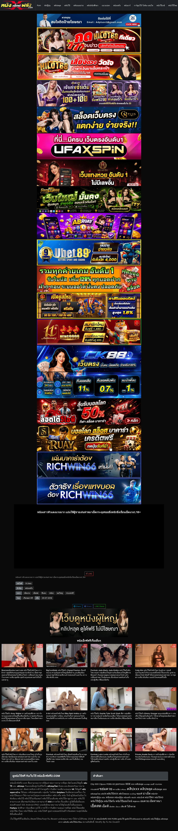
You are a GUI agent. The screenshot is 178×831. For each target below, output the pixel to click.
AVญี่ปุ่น (47, 5)
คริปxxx (123, 789)
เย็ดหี (105, 806)
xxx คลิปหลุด (137, 784)
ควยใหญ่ (133, 794)
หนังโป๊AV (149, 797)
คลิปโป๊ (67, 5)
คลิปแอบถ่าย (78, 5)
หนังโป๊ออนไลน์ (124, 801)
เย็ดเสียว (112, 807)
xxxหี (152, 784)
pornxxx (120, 784)
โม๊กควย (131, 806)
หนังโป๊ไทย (172, 5)
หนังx (51, 593)
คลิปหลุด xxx (160, 789)
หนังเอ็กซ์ (140, 797)
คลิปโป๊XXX (112, 793)
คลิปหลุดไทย (95, 794)
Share (78, 606)
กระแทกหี (69, 593)
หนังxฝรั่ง (117, 5)
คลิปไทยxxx (124, 794)
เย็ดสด (35, 593)
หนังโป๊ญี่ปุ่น (97, 801)
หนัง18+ (154, 794)
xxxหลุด (147, 784)
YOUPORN (158, 784)
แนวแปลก (106, 5)
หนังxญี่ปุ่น (118, 797)
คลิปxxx (133, 789)
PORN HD (110, 784)
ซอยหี (139, 793)
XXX (50, 802)
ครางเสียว (117, 789)
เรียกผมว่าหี (28, 598)
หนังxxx (110, 797)
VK (73, 789)
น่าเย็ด (147, 793)
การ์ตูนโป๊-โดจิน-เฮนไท (143, 5)
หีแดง (44, 593)
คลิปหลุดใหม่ (52, 786)
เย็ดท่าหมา (155, 801)
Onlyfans (61, 792)
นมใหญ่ (60, 593)
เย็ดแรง (27, 593)
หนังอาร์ (127, 5)
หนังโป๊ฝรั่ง (109, 801)
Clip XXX (95, 784)
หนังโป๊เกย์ (160, 5)
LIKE (90, 574)
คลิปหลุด (57, 5)
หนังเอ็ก (133, 797)
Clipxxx (102, 784)
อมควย (144, 801)
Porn (39, 5)
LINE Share (99, 606)
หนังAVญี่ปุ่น (96, 797)
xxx (127, 784)
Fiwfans (13, 808)
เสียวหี (123, 806)
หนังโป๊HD (159, 797)
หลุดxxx (136, 801)
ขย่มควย (105, 789)
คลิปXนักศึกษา (92, 5)
